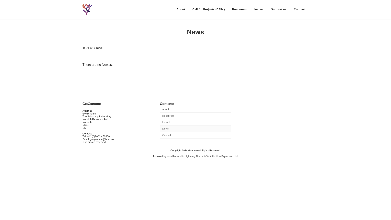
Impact (166, 122)
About (165, 109)
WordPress (173, 156)
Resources (168, 115)
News (165, 128)
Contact (166, 135)
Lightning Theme (194, 156)
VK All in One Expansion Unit (222, 156)
